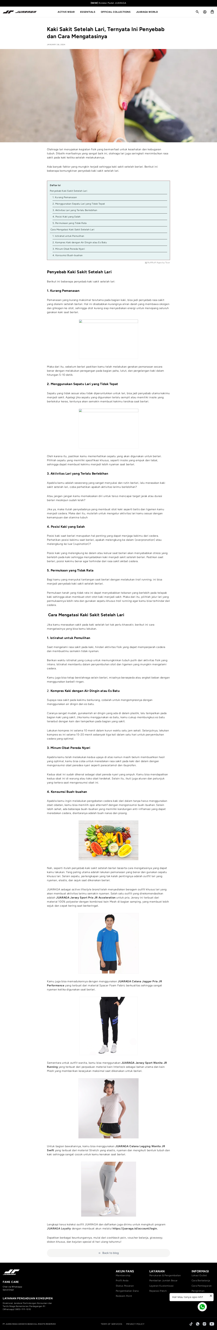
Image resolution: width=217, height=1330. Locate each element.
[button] (67, 12)
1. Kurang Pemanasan (65, 197)
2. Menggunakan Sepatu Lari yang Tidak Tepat (79, 203)
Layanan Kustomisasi (161, 1285)
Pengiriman (198, 1290)
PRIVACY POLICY (135, 1324)
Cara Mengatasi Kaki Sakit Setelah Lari (72, 229)
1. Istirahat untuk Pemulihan (68, 236)
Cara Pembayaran (202, 1285)
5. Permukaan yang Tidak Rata (70, 223)
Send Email (8, 1290)
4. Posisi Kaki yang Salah (67, 216)
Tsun (167, 262)
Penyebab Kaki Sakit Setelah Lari (69, 190)
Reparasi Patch (158, 1290)
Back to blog (110, 1253)
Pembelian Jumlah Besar (163, 1280)
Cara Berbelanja (201, 1280)
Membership (123, 1275)
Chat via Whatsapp (12, 1287)
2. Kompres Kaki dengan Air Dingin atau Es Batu (80, 242)
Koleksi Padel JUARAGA (112, 3)
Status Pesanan (125, 1285)
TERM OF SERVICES (111, 1324)
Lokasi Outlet (199, 1275)
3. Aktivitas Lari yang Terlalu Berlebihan (75, 210)
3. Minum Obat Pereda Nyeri (69, 248)
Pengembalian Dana (127, 1290)
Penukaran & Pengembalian (165, 1275)
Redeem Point (124, 1296)
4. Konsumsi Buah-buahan (68, 255)
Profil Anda (122, 1280)
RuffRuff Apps (154, 262)
